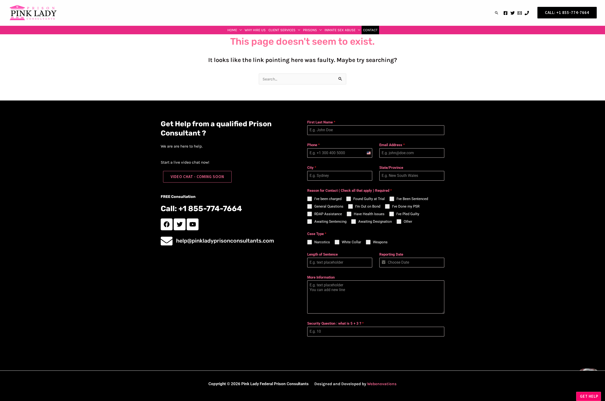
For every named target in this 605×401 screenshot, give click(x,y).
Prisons (310, 30)
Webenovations (382, 383)
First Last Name (321, 122)
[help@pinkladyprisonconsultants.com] (167, 241)
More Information (321, 277)
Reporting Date (391, 254)
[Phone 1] (527, 13)
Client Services (281, 30)
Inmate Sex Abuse (339, 30)
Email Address (392, 145)
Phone (313, 145)
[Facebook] (505, 13)
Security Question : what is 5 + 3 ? (335, 323)
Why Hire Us (255, 30)
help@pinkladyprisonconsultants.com (225, 240)
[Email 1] (520, 13)
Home (232, 30)
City (311, 168)
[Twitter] (512, 13)
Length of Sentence (322, 254)
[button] (496, 13)
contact (370, 30)
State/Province (391, 168)
